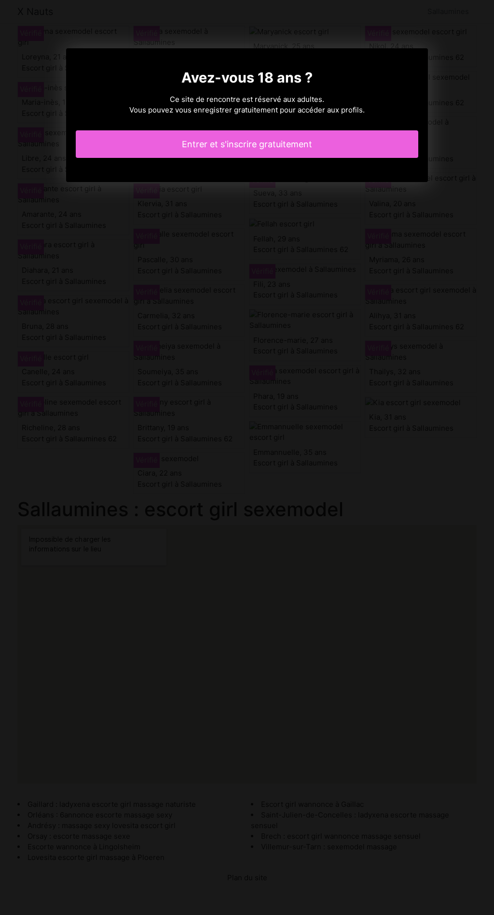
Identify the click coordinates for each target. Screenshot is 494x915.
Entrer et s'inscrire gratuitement (247, 144)
